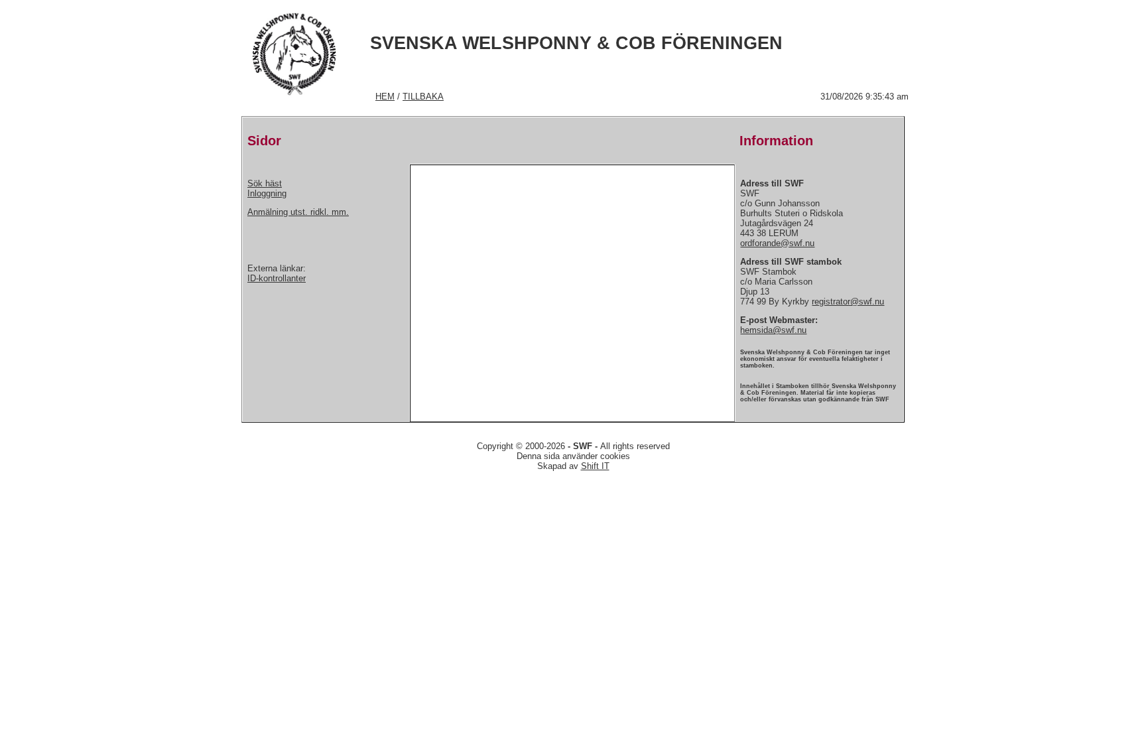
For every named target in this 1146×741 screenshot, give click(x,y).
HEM (385, 96)
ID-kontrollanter (276, 278)
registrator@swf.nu (848, 301)
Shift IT (595, 466)
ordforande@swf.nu (777, 243)
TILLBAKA (423, 96)
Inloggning (266, 193)
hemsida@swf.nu (773, 330)
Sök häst (264, 183)
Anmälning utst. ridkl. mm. (298, 212)
